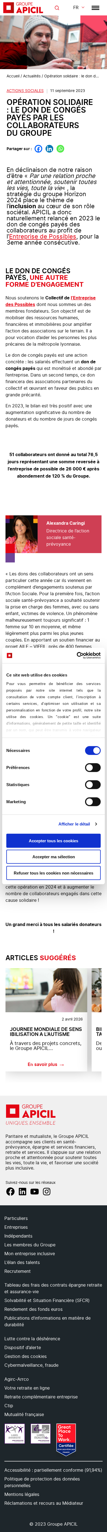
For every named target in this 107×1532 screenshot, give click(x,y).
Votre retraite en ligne (27, 1388)
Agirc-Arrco (16, 1379)
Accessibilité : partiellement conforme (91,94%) (53, 1470)
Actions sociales (25, 91)
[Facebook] (38, 149)
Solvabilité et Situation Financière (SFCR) (47, 1300)
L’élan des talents (22, 1262)
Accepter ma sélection (53, 856)
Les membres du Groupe (29, 1245)
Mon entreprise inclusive (29, 1254)
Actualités (32, 76)
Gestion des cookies (25, 1356)
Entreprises (16, 1227)
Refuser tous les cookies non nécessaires (53, 872)
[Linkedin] (49, 149)
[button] (96, 1377)
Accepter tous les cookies (53, 840)
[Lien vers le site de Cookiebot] (77, 655)
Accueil (13, 76)
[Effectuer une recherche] (56, 7)
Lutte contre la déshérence (32, 1339)
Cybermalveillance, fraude (31, 1365)
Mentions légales (21, 1494)
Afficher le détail (74, 824)
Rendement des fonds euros (33, 1309)
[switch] (93, 767)
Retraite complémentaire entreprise (41, 1397)
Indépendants (18, 1236)
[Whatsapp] (60, 149)
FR (75, 8)
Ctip (8, 1406)
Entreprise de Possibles (42, 237)
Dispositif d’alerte (22, 1348)
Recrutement (17, 1271)
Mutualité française (24, 1414)
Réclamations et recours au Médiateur (43, 1503)
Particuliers (16, 1218)
